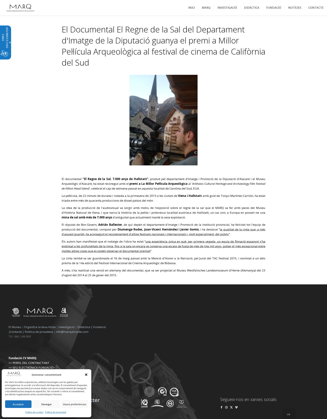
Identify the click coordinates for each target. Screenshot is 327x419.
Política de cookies (34, 412)
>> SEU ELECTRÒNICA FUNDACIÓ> (32, 368)
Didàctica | (85, 327)
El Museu (15, 327)
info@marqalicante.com (72, 332)
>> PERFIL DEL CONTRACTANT (29, 363)
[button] (86, 374)
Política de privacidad (55, 412)
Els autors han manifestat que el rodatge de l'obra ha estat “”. (163, 246)
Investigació (67, 327)
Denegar (46, 404)
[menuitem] (191, 7)
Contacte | (17, 332)
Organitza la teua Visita (40, 327)
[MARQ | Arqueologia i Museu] (20, 7)
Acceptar (18, 404)
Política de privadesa (39, 332)
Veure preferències (74, 404)
